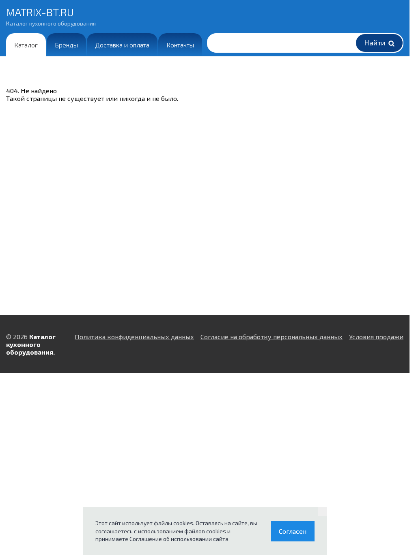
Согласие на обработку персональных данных (271, 336)
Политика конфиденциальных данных (134, 336)
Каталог (26, 45)
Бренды (66, 45)
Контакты (180, 45)
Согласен (292, 531)
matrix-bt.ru (51, 16)
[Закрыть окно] (322, 511)
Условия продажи (376, 336)
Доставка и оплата (122, 45)
